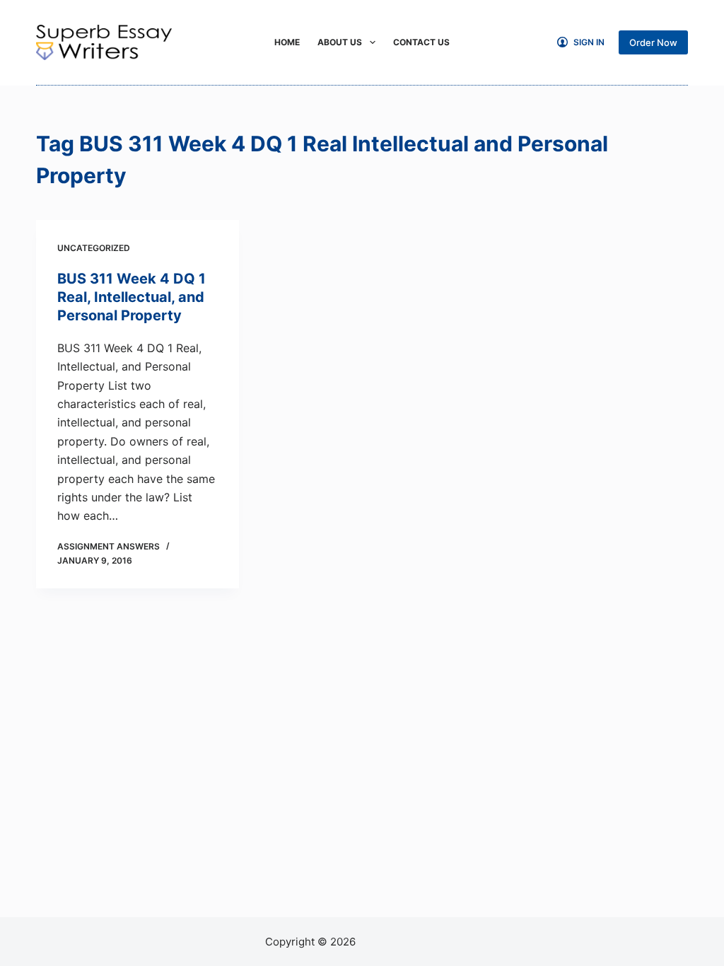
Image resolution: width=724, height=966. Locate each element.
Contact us (421, 42)
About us (339, 42)
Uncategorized (93, 248)
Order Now (653, 42)
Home (287, 42)
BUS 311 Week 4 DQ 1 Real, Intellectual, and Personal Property (131, 297)
